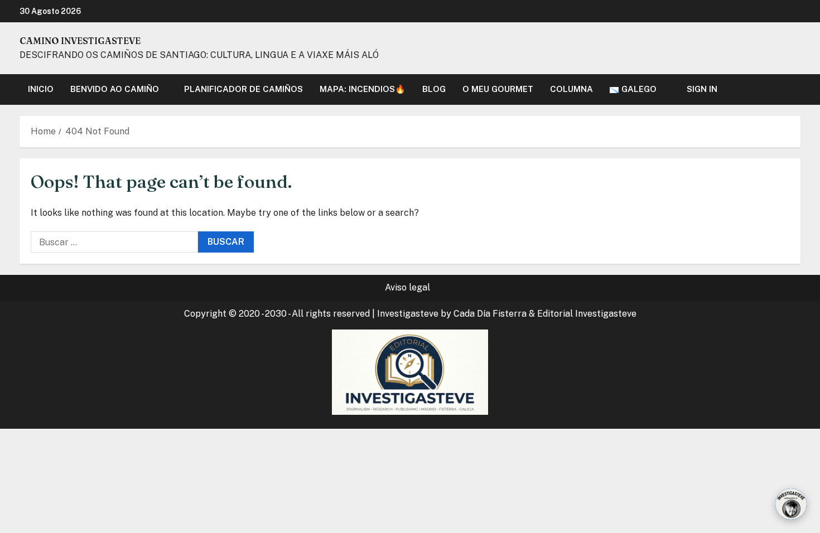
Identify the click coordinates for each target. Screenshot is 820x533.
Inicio (41, 89)
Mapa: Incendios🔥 (363, 89)
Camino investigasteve (80, 40)
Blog (434, 89)
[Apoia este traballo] (791, 504)
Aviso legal (407, 287)
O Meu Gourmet (497, 89)
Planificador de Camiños (243, 89)
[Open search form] (797, 89)
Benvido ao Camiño (114, 89)
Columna (571, 89)
